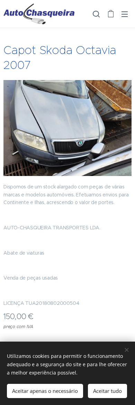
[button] (96, 14)
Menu (125, 14)
